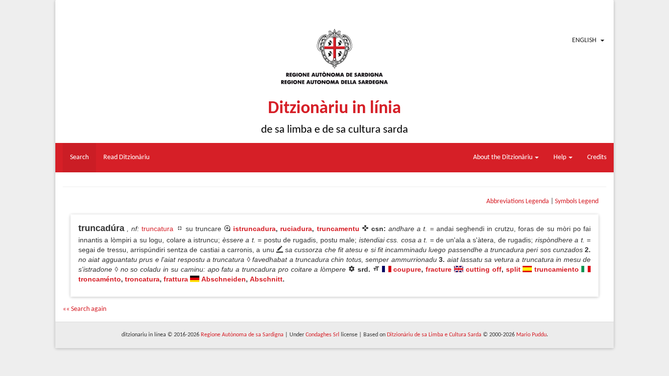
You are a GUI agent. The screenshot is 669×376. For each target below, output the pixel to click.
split (513, 269)
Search (79, 157)
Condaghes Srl (322, 335)
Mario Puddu (531, 335)
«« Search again (84, 309)
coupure (407, 269)
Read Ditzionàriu (126, 157)
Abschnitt (266, 279)
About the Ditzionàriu (503, 157)
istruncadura (254, 229)
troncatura (142, 279)
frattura (176, 279)
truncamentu (338, 229)
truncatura (157, 229)
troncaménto (99, 279)
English (584, 40)
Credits (596, 157)
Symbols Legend (576, 201)
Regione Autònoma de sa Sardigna (242, 335)
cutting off (484, 269)
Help (560, 157)
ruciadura (296, 229)
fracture (439, 269)
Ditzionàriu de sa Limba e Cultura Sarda (434, 335)
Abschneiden (223, 279)
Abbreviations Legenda (517, 201)
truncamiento (556, 269)
